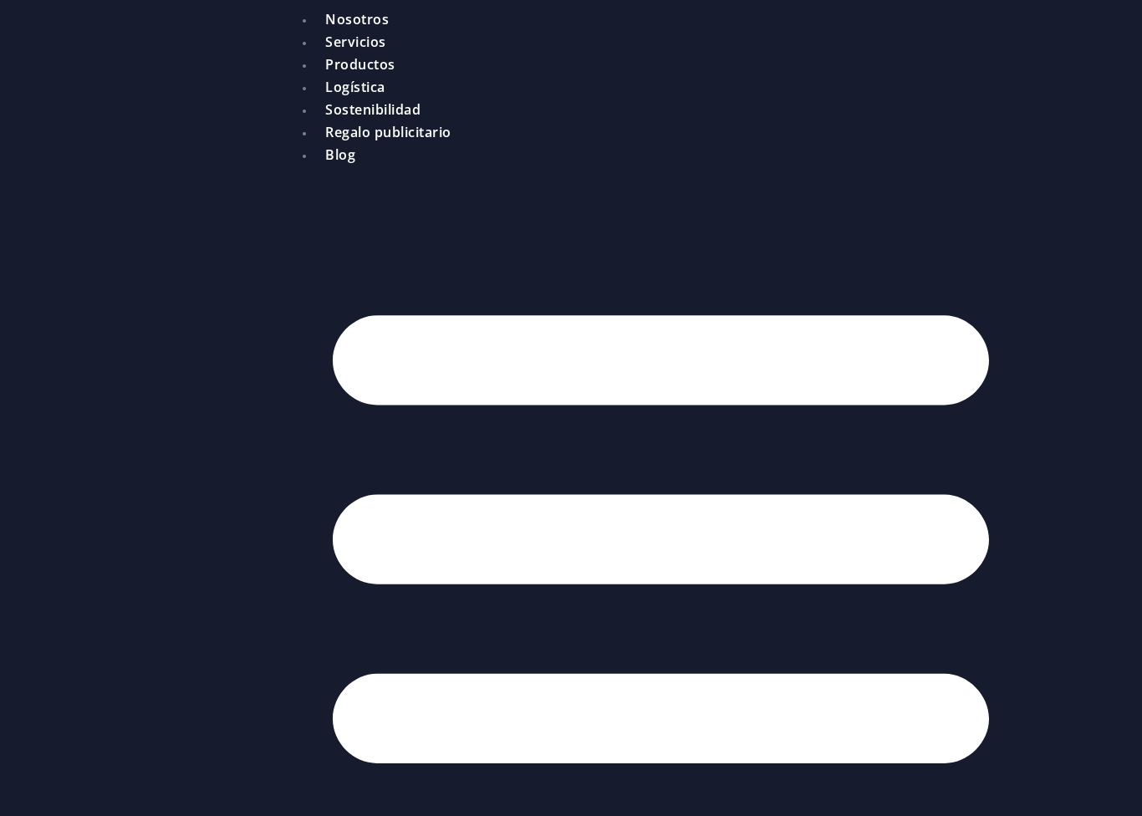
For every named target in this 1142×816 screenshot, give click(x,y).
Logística (355, 87)
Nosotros (357, 19)
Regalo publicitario (388, 132)
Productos (360, 64)
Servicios (355, 42)
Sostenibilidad (373, 109)
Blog (340, 154)
